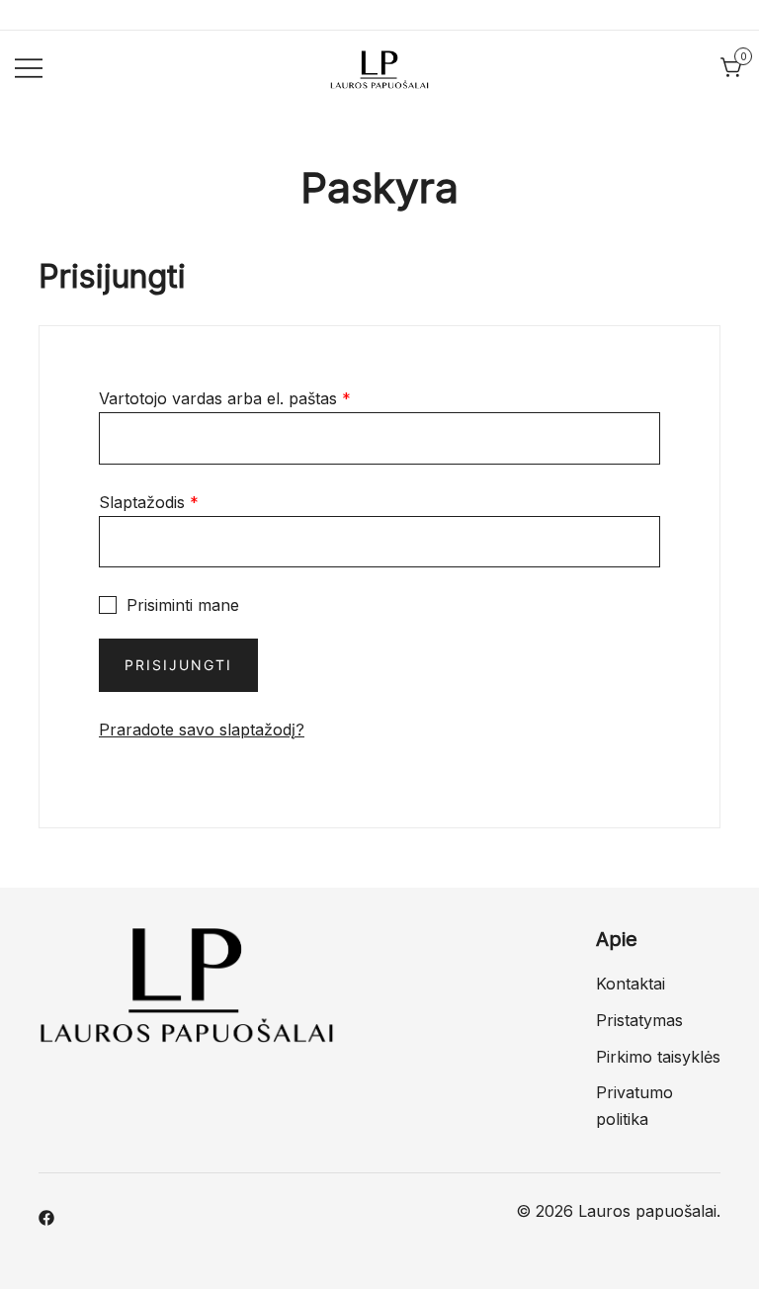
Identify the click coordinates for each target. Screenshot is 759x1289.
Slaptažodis (149, 502)
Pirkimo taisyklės (658, 1057)
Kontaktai (630, 983)
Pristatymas (639, 1020)
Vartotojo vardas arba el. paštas (225, 398)
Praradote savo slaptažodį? (201, 729)
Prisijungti (178, 664)
